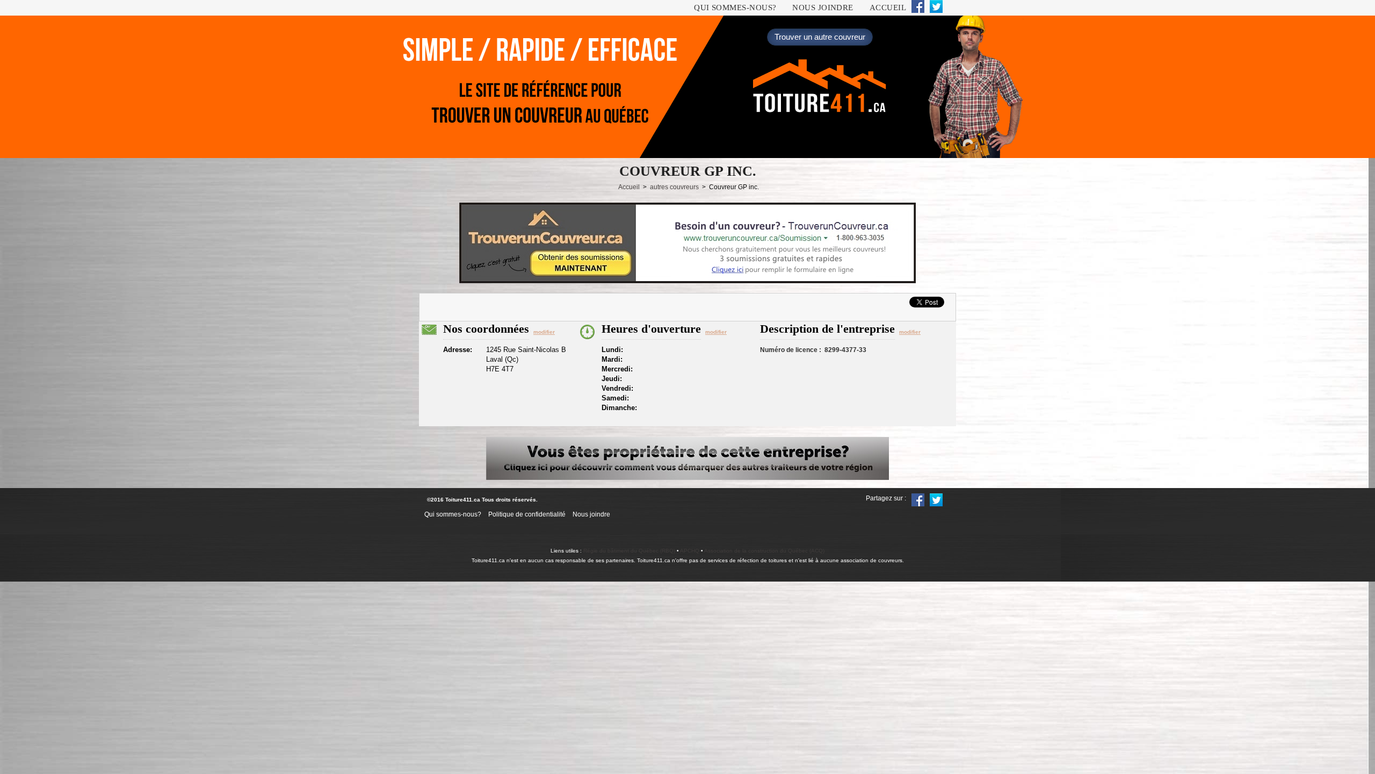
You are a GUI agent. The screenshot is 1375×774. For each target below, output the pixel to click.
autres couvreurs (674, 187)
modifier (544, 332)
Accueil (888, 7)
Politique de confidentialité (527, 514)
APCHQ (689, 551)
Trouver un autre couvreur (820, 36)
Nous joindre (822, 7)
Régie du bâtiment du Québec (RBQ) (629, 551)
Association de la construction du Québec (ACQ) (764, 551)
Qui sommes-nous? (735, 7)
